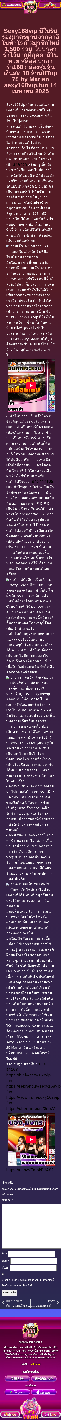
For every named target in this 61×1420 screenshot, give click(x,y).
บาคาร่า (19, 164)
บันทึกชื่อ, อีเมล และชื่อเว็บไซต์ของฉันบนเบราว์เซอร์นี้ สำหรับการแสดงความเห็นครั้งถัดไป (28, 1283)
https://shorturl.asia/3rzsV (30, 1108)
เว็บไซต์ (5, 1268)
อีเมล (5, 1261)
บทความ (35, 1364)
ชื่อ (4, 1254)
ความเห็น (7, 1200)
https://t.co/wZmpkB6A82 (29, 1170)
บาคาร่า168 (42, 481)
